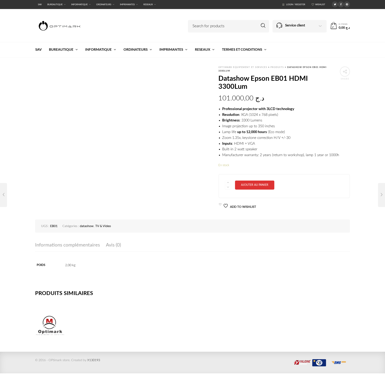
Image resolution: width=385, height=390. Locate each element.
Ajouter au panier (254, 185)
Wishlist (320, 4)
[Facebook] (341, 4)
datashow (87, 226)
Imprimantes (127, 4)
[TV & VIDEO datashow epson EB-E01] (3, 195)
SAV (40, 4)
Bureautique (55, 4)
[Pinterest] (347, 4)
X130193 (93, 360)
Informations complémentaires (67, 245)
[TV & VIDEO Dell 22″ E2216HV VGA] (381, 195)
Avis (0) (113, 245)
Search (263, 25)
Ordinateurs (103, 4)
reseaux (148, 4)
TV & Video (103, 226)
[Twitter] (335, 4)
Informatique (79, 4)
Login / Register (295, 4)
